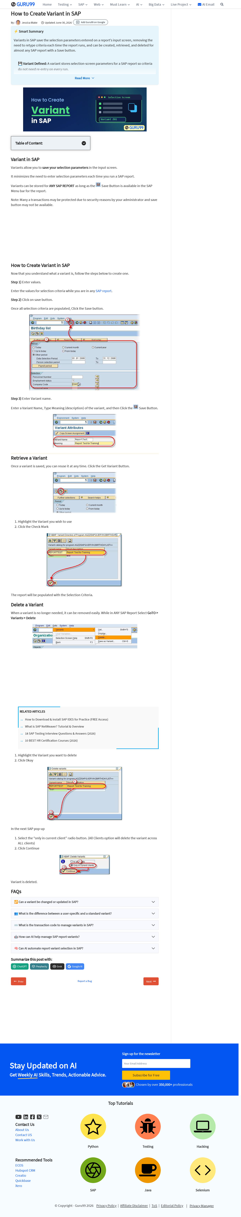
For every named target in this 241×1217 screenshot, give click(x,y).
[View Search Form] (222, 4)
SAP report (104, 291)
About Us (22, 1129)
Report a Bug (85, 981)
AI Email (208, 4)
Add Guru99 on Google (93, 22)
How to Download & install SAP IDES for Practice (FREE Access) (66, 719)
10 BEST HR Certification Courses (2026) (51, 740)
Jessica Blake (29, 22)
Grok (59, 966)
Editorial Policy (172, 1205)
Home (47, 4)
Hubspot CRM (25, 1170)
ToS (154, 1205)
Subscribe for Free (146, 1075)
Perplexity (41, 966)
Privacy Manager (202, 1205)
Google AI (77, 966)
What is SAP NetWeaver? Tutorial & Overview (54, 726)
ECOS (19, 1165)
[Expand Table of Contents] (84, 143)
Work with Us (25, 1140)
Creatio (20, 1175)
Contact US (23, 1135)
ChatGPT (22, 966)
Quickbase (23, 1180)
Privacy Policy (106, 1205)
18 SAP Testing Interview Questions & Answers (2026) (60, 733)
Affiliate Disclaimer (134, 1205)
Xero (18, 1185)
